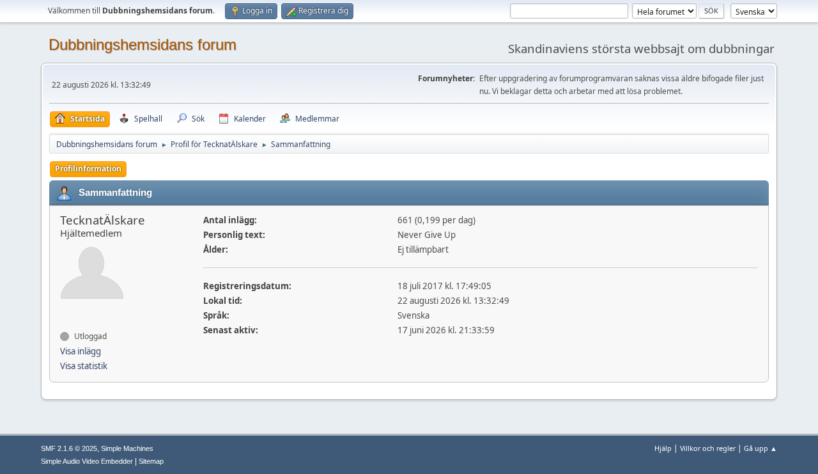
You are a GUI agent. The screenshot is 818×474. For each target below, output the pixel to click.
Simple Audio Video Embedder (87, 461)
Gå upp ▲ (760, 448)
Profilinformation (88, 168)
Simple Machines (127, 448)
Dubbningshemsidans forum (142, 44)
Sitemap (151, 461)
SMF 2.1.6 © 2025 (69, 448)
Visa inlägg (80, 351)
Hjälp (663, 448)
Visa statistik (83, 366)
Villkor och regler (708, 448)
